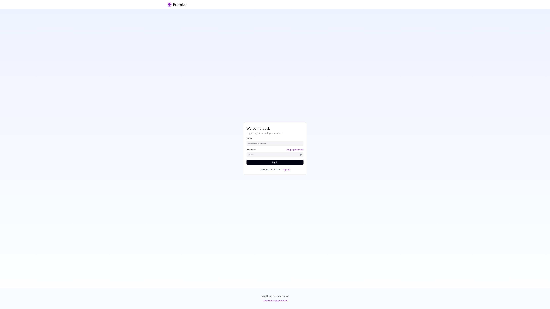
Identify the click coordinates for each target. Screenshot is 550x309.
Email (249, 139)
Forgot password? (295, 149)
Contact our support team (275, 300)
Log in (275, 162)
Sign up (286, 169)
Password (251, 150)
